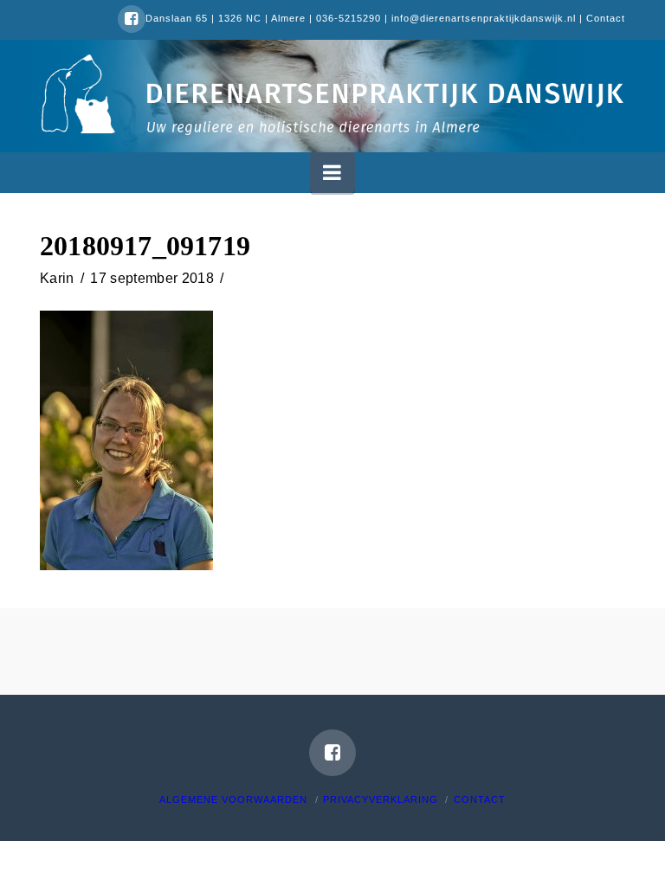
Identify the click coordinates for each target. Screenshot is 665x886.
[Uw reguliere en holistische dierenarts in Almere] (332, 94)
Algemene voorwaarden (233, 799)
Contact (605, 18)
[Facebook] (131, 19)
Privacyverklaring (380, 799)
